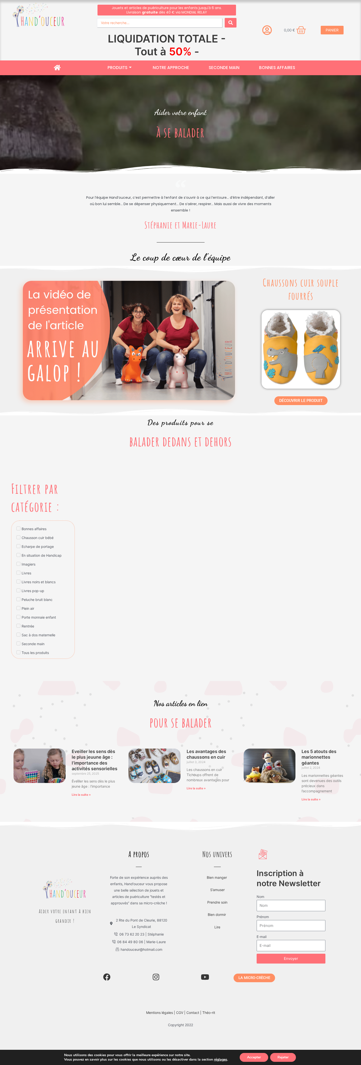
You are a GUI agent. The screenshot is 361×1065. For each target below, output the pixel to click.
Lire (217, 772)
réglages (220, 1059)
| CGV (179, 858)
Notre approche (171, 7)
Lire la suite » (81, 640)
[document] (180, 987)
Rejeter (283, 1057)
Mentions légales (159, 858)
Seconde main (224, 7)
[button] (180, 914)
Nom (260, 742)
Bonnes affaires (277, 7)
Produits (117, 7)
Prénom (263, 762)
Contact (193, 858)
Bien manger (217, 723)
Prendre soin (217, 747)
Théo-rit (208, 858)
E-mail (261, 782)
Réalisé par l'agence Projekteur (195, 904)
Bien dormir (217, 760)
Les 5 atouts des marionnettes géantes (319, 602)
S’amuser (217, 735)
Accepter (254, 1057)
